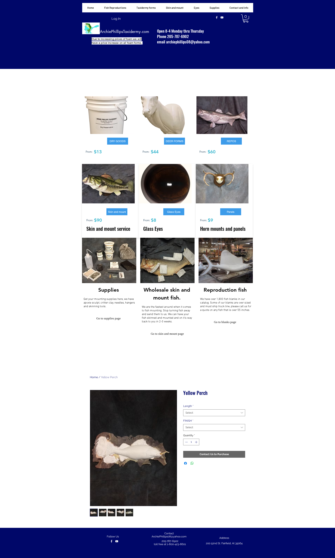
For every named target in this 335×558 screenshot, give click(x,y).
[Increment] (196, 442)
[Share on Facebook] (185, 463)
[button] (146, 7)
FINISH (188, 420)
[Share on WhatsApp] (192, 463)
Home (94, 377)
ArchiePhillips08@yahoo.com (169, 536)
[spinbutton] (191, 442)
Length (188, 406)
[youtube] (222, 17)
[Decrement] (186, 442)
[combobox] (214, 412)
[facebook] (216, 17)
